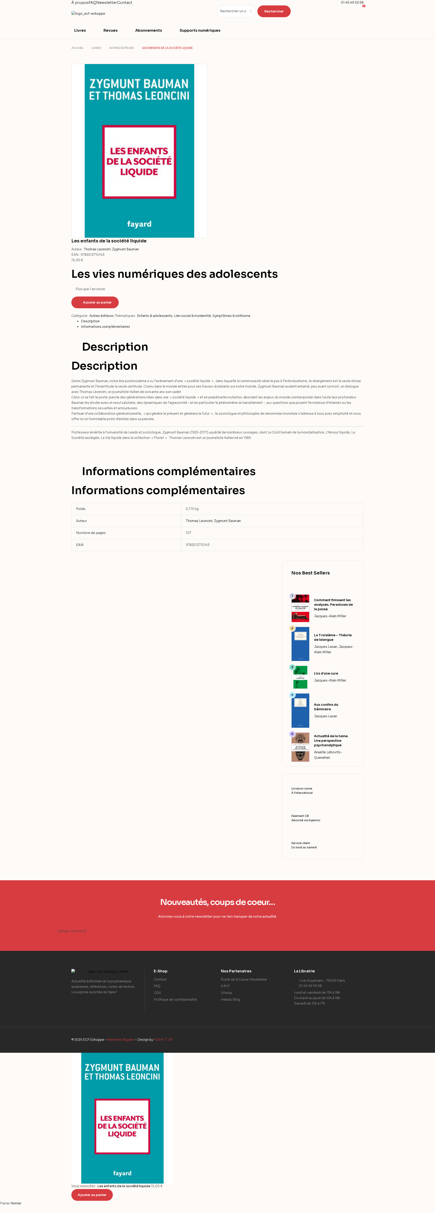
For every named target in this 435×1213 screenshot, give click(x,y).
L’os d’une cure (326, 673)
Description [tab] (115, 347)
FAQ (92, 3)
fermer (16, 1203)
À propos (80, 3)
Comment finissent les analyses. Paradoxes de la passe (333, 604)
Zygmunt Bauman (125, 249)
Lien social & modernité (192, 316)
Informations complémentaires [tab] (169, 471)
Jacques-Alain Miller (330, 616)
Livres (96, 48)
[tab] (222, 321)
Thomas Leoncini (97, 249)
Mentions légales (120, 1040)
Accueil (77, 48)
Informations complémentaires (105, 327)
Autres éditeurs (121, 48)
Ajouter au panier (97, 302)
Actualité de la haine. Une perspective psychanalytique (331, 740)
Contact (124, 3)
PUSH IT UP (163, 1040)
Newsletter (106, 3)
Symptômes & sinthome (231, 316)
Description (90, 321)
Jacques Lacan (325, 647)
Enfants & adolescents (154, 316)
